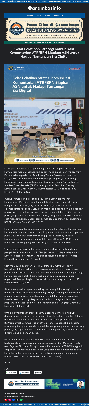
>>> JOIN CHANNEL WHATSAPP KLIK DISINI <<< (44, 42)
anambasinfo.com (14, 393)
